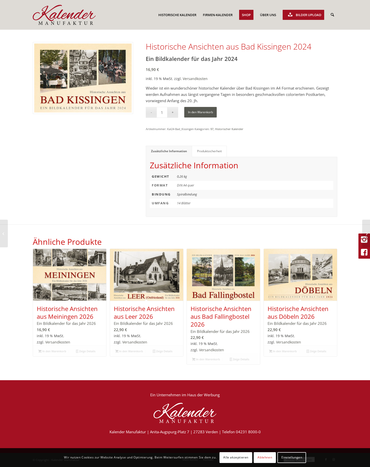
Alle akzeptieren (235, 457)
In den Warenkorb (200, 112)
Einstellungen (291, 457)
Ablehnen (264, 457)
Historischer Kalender (229, 129)
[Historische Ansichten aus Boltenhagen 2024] (4, 233)
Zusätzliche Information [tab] (169, 151)
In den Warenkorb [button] (54, 351)
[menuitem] (177, 14)
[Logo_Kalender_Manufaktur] (64, 14)
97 (211, 129)
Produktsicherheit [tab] (209, 151)
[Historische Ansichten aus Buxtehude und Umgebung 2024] (366, 233)
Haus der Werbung (203, 394)
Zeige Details (86, 351)
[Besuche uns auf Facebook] (364, 252)
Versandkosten (195, 78)
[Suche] (332, 14)
